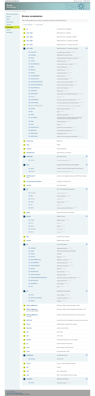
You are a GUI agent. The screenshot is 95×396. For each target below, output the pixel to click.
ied (27, 291)
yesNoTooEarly (34, 133)
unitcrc (32, 207)
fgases (28, 212)
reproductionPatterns (35, 274)
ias (27, 244)
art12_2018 (29, 36)
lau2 (27, 335)
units (32, 286)
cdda (27, 144)
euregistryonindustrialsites (34, 181)
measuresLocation (35, 78)
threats (32, 121)
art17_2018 (29, 48)
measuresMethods (35, 262)
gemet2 (28, 216)
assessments (33, 52)
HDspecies (33, 69)
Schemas (8, 24)
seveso (28, 363)
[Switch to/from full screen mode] (81, 1)
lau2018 (28, 339)
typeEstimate (33, 130)
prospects (33, 108)
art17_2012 (29, 44)
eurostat (28, 185)
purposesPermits (34, 271)
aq (27, 29)
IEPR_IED (29, 320)
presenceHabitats (34, 99)
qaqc (32, 111)
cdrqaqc (32, 57)
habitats (32, 66)
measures (33, 72)
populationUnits (34, 93)
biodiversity (29, 141)
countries (33, 60)
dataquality (29, 156)
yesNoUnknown (34, 136)
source (32, 226)
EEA (12, 1)
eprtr (27, 164)
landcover (29, 328)
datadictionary (30, 152)
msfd (27, 347)
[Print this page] (79, 1)
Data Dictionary (18, 11)
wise (27, 375)
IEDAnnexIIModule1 (32, 305)
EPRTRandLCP (30, 176)
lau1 (27, 332)
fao (27, 189)
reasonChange (34, 117)
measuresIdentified (35, 75)
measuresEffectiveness (36, 259)
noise (28, 351)
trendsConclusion (35, 127)
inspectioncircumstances (36, 297)
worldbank (29, 379)
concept (32, 220)
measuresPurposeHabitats (37, 81)
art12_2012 (29, 33)
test (27, 367)
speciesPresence (34, 280)
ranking (32, 114)
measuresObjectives (35, 265)
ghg (27, 236)
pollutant (33, 300)
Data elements (9, 22)
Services (8, 29)
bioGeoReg (33, 55)
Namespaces (9, 32)
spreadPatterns (34, 283)
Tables (8, 19)
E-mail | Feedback (10, 391)
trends (32, 124)
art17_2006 (29, 40)
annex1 (32, 294)
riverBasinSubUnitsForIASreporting (39, 277)
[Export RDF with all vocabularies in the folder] (86, 48)
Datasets (8, 16)
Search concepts (39, 24)
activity (32, 168)
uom (27, 371)
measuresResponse (35, 87)
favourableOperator (35, 63)
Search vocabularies (28, 24)
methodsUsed (34, 90)
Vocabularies (9, 27)
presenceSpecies (34, 102)
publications (29, 355)
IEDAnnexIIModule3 (32, 309)
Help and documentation (12, 14)
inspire (28, 324)
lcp (27, 343)
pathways (33, 268)
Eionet (12, 11)
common (28, 148)
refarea (32, 201)
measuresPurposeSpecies (36, 84)
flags (32, 195)
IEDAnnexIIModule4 (32, 314)
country (32, 382)
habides (28, 240)
